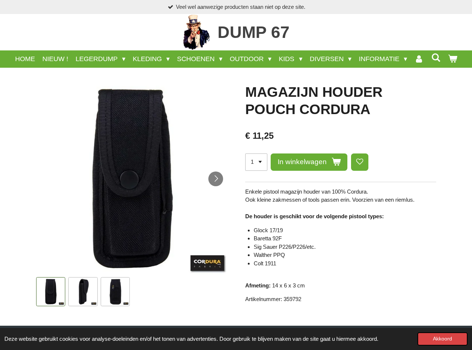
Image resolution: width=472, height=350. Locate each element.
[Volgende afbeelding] (215, 179)
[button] (51, 292)
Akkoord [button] (442, 339)
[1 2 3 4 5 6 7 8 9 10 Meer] (256, 162)
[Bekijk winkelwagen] (452, 59)
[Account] (419, 59)
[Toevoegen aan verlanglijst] (359, 162)
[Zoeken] (435, 58)
